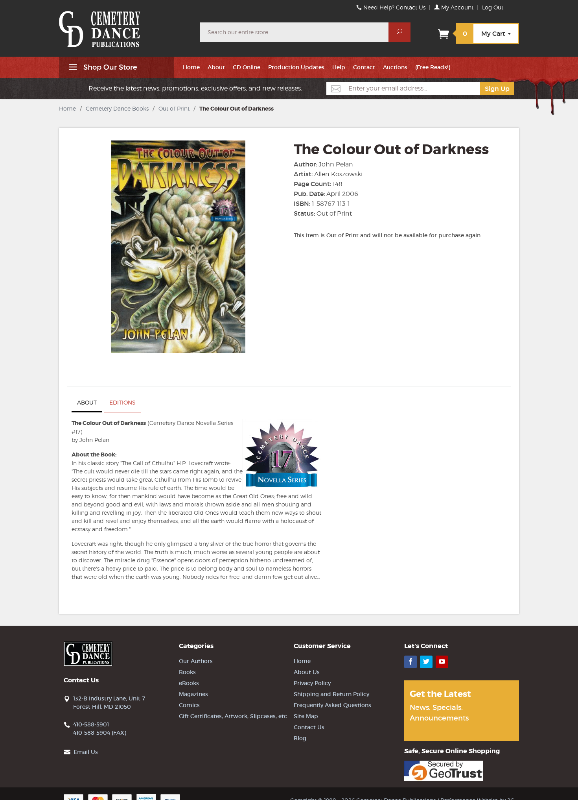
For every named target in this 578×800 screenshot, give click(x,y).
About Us (307, 672)
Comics (189, 705)
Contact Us (410, 7)
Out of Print (174, 108)
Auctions (395, 67)
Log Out (492, 7)
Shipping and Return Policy (331, 694)
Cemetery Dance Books (117, 108)
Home (191, 67)
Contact (364, 67)
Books (187, 672)
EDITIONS (122, 402)
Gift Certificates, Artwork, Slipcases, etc (233, 716)
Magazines (193, 694)
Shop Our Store (109, 67)
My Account (456, 7)
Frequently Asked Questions (332, 705)
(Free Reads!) (432, 67)
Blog (300, 738)
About (216, 67)
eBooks (189, 683)
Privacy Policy (312, 683)
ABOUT (87, 402)
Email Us (86, 752)
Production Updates (296, 67)
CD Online (246, 67)
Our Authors (196, 661)
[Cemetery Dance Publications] (124, 25)
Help (338, 67)
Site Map (306, 716)
